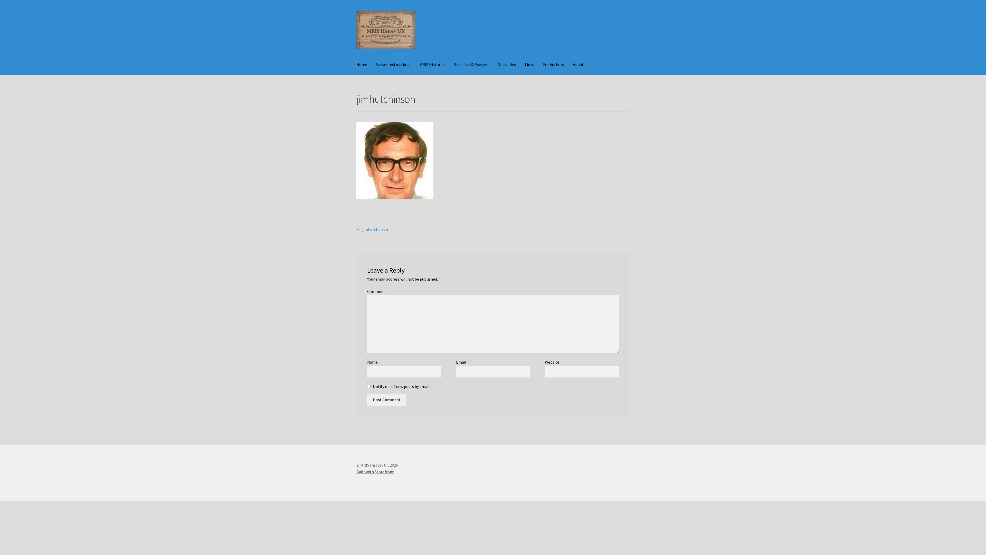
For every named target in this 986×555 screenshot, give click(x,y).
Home (361, 64)
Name (372, 362)
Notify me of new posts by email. (401, 386)
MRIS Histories (432, 64)
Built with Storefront (375, 471)
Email (461, 362)
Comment (376, 291)
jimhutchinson (375, 229)
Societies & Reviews (471, 64)
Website (552, 362)
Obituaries (506, 64)
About (578, 64)
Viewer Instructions (393, 64)
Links (529, 64)
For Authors (553, 64)
